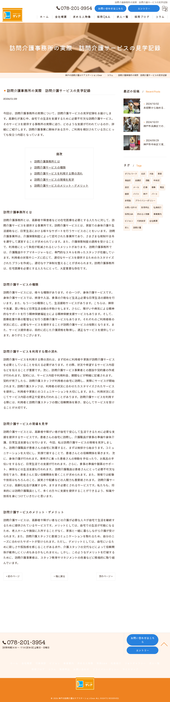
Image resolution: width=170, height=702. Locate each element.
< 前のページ (13, 576)
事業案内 (158, 214)
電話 (162, 187)
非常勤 (128, 201)
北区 (143, 174)
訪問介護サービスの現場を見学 (54, 179)
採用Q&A (129, 214)
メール (136, 187)
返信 (127, 187)
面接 (127, 194)
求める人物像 (143, 214)
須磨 (147, 180)
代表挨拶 (141, 221)
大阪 (151, 174)
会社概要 (153, 221)
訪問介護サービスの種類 (50, 167)
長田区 (128, 180)
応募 (145, 187)
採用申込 (145, 207)
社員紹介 (157, 207)
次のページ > (106, 576)
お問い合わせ (131, 207)
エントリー (144, 8)
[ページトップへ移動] (164, 644)
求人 (127, 227)
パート (155, 194)
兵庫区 (138, 180)
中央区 (157, 180)
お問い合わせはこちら (110, 8)
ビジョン (129, 221)
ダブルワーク (131, 174)
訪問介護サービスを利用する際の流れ (58, 173)
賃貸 (160, 174)
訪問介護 (137, 227)
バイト (136, 194)
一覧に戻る (59, 576)
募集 (154, 187)
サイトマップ (130, 669)
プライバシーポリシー (145, 201)
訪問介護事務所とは (47, 161)
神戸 (145, 194)
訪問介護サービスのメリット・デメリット (61, 185)
